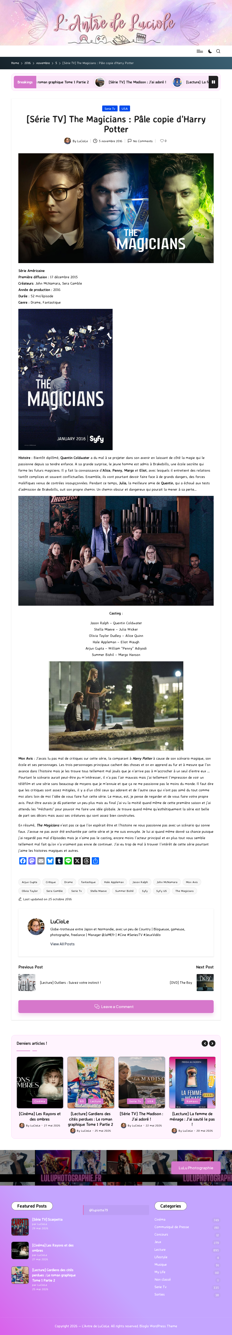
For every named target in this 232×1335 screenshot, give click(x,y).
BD (31, 1101)
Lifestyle (161, 1257)
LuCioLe (59, 921)
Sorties (160, 1294)
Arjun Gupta (29, 882)
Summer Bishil (124, 891)
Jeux (180, 1101)
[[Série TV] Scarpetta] (20, 1226)
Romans (141, 1101)
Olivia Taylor (30, 891)
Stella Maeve (98, 891)
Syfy (145, 891)
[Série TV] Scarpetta (47, 1219)
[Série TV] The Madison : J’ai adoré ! (62, 82)
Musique (161, 1264)
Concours (161, 1234)
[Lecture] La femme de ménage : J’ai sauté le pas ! (150, 82)
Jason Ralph (140, 882)
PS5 (192, 1101)
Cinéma (160, 1219)
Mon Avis (192, 882)
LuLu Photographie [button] (196, 1167)
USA (125, 108)
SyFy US (161, 891)
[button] (62, 944)
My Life (160, 1272)
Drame (68, 882)
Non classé (163, 1279)
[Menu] (199, 51)
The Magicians (184, 891)
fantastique (88, 882)
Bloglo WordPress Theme (158, 1326)
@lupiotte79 (98, 1210)
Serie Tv (109, 108)
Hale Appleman (114, 882)
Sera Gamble (54, 891)
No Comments (143, 141)
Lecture (44, 1101)
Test (205, 1101)
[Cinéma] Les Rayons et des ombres (53, 1248)
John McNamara (167, 882)
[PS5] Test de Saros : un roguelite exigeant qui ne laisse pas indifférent (192, 1119)
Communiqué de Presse (172, 1227)
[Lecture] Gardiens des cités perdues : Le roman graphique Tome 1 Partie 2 (39, 1119)
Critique (51, 882)
